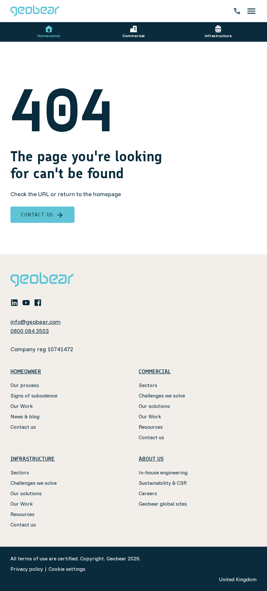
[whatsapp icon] (49, 302)
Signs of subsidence (33, 395)
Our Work (21, 406)
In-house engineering (163, 472)
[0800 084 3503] (237, 11)
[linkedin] (14, 302)
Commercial (133, 35)
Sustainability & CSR (163, 483)
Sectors (148, 385)
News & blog (24, 416)
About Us (151, 458)
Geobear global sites (163, 503)
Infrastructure (218, 35)
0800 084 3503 (29, 331)
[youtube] (26, 302)
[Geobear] (34, 11)
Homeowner (49, 35)
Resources (151, 427)
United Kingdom (238, 579)
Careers (148, 493)
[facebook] (38, 302)
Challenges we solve (162, 395)
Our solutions (154, 406)
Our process (24, 385)
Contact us (37, 214)
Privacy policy (26, 569)
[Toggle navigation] (251, 11)
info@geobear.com (35, 321)
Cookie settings (67, 569)
